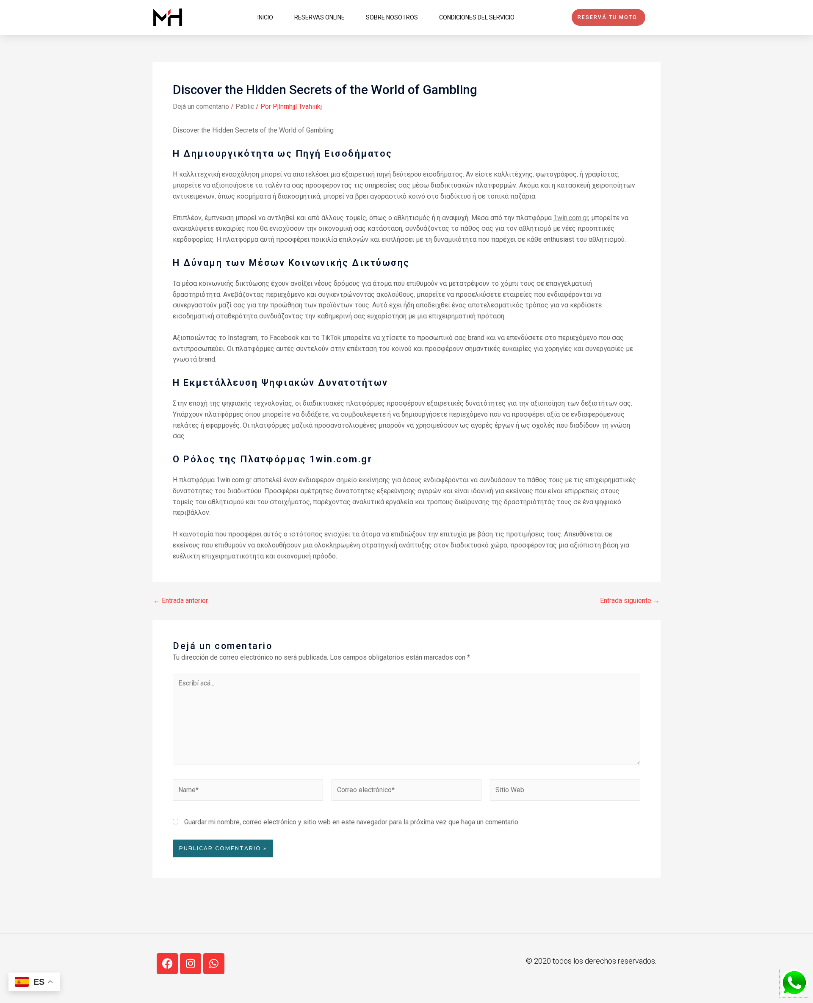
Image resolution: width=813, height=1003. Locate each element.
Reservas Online (319, 17)
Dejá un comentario (201, 106)
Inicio (265, 17)
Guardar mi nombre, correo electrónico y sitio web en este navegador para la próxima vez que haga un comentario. (352, 822)
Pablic (244, 106)
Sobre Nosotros (392, 17)
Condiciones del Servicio (476, 17)
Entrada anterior (180, 600)
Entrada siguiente (630, 600)
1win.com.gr (570, 218)
